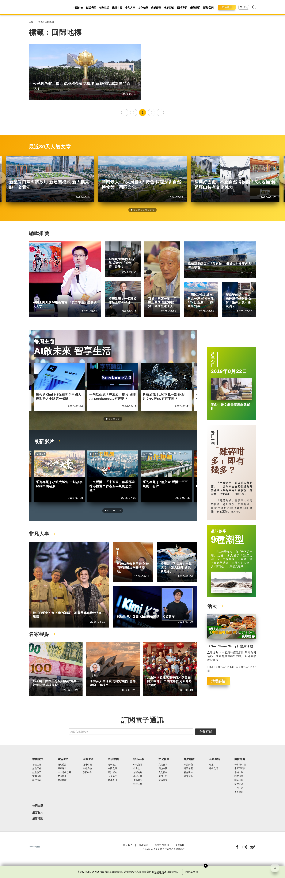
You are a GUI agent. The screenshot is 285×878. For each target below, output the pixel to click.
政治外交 (188, 764)
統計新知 (127, 255)
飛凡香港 (206, 259)
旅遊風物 (87, 768)
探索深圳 (62, 768)
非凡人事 (130, 7)
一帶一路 (238, 788)
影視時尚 (87, 772)
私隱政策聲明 (162, 845)
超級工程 (36, 768)
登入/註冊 (227, 7)
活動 (212, 606)
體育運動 (188, 776)
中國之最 (112, 768)
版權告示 (143, 845)
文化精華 (143, 7)
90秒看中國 (240, 764)
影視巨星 (137, 784)
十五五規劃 (240, 768)
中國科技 (78, 7)
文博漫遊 (163, 780)
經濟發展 (188, 768)
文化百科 (163, 772)
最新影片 (195, 7)
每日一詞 (213, 437)
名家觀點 (169, 7)
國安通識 (238, 776)
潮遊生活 (104, 7)
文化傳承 (163, 764)
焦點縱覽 (156, 7)
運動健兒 (137, 780)
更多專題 (238, 792)
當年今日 (213, 359)
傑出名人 (135, 612)
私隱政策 (159, 871)
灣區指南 (62, 780)
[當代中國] (29, 7)
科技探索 (36, 780)
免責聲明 (180, 845)
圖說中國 (163, 768)
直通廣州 (62, 776)
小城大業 (238, 772)
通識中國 (117, 7)
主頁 (31, 22)
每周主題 (44, 341)
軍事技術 (36, 776)
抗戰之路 (238, 784)
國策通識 (238, 780)
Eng (246, 7)
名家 (211, 764)
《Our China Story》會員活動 (230, 646)
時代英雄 (166, 294)
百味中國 (87, 764)
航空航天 (36, 772)
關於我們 (208, 7)
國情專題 (182, 7)
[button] (132, 210)
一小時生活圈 (53, 78)
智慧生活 (127, 294)
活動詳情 (218, 681)
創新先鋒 (51, 298)
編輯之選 (51, 677)
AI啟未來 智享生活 (72, 351)
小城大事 (51, 608)
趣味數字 (218, 531)
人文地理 (206, 290)
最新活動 (37, 818)
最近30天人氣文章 (50, 146)
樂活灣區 (91, 7)
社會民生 (244, 290)
